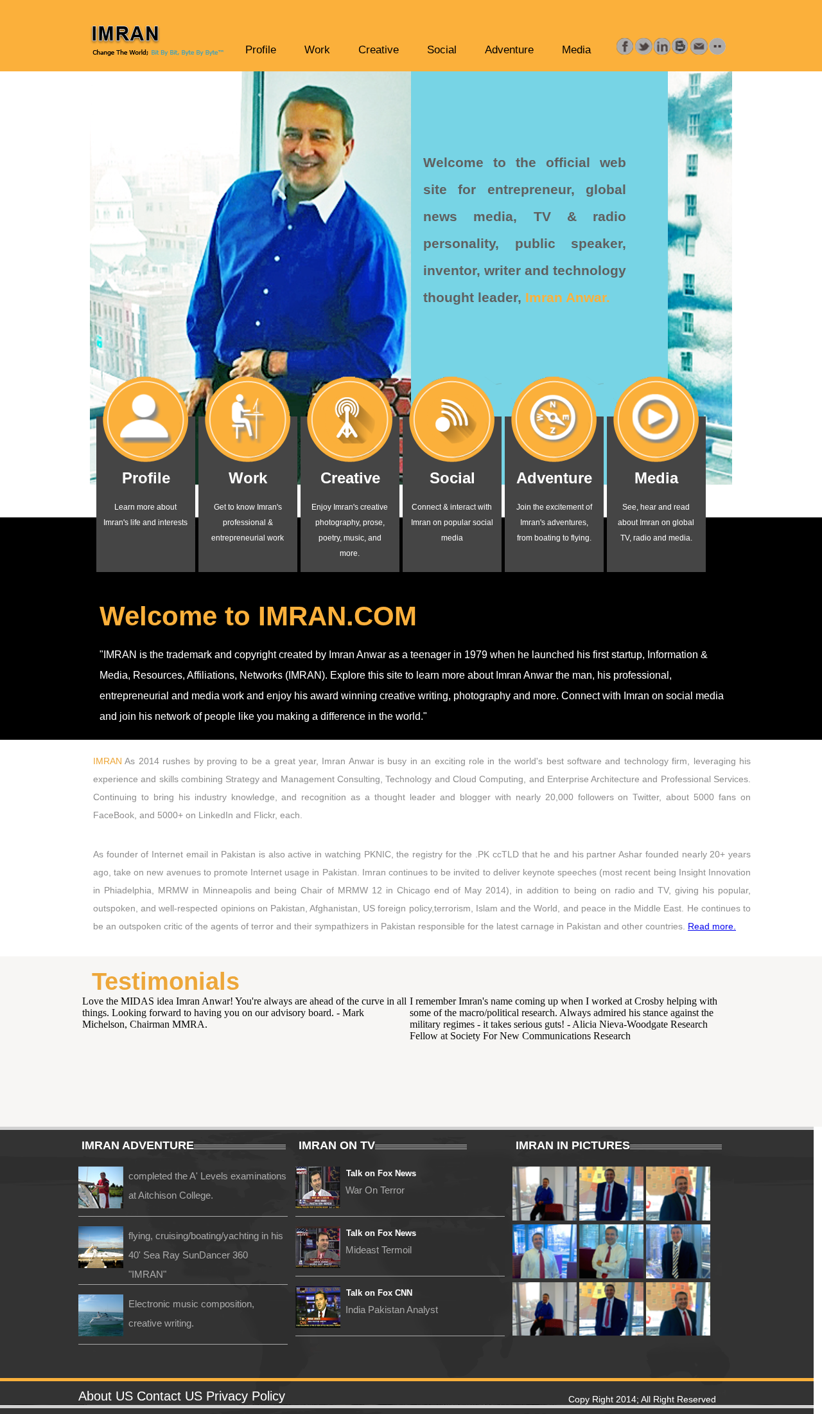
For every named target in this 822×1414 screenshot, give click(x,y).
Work (317, 49)
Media (576, 49)
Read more (710, 926)
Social (442, 49)
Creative (378, 49)
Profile (260, 49)
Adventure (509, 49)
